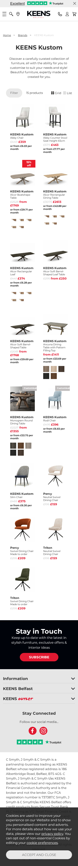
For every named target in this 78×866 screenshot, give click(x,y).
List (69, 93)
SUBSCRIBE (39, 657)
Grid (58, 93)
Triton (51, 551)
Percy (51, 497)
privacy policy (52, 834)
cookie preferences (42, 843)
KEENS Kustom (21, 136)
